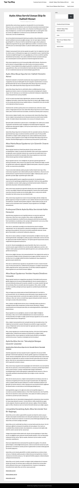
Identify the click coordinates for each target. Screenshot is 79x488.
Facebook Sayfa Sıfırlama (39, 2)
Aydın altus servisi (10, 478)
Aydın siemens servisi (11, 474)
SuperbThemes (48, 485)
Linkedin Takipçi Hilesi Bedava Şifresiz (59, 2)
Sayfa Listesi (70, 6)
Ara (56, 12)
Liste (72, 2)
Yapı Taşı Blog (9, 2)
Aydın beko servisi (11, 470)
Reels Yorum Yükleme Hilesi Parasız (56, 6)
